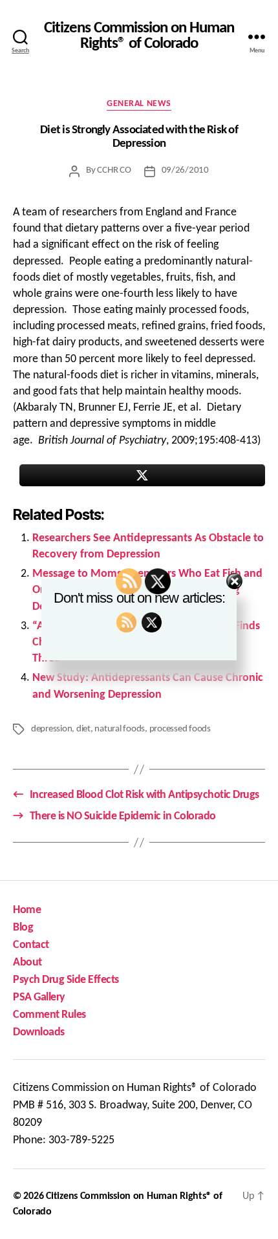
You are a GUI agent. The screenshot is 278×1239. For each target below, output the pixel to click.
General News (139, 104)
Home (27, 910)
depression (51, 729)
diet (83, 729)
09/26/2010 (185, 170)
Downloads (39, 1032)
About (27, 962)
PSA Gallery (39, 997)
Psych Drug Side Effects (66, 980)
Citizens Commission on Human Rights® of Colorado (139, 36)
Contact (31, 945)
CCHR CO (114, 170)
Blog (23, 927)
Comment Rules (49, 1015)
